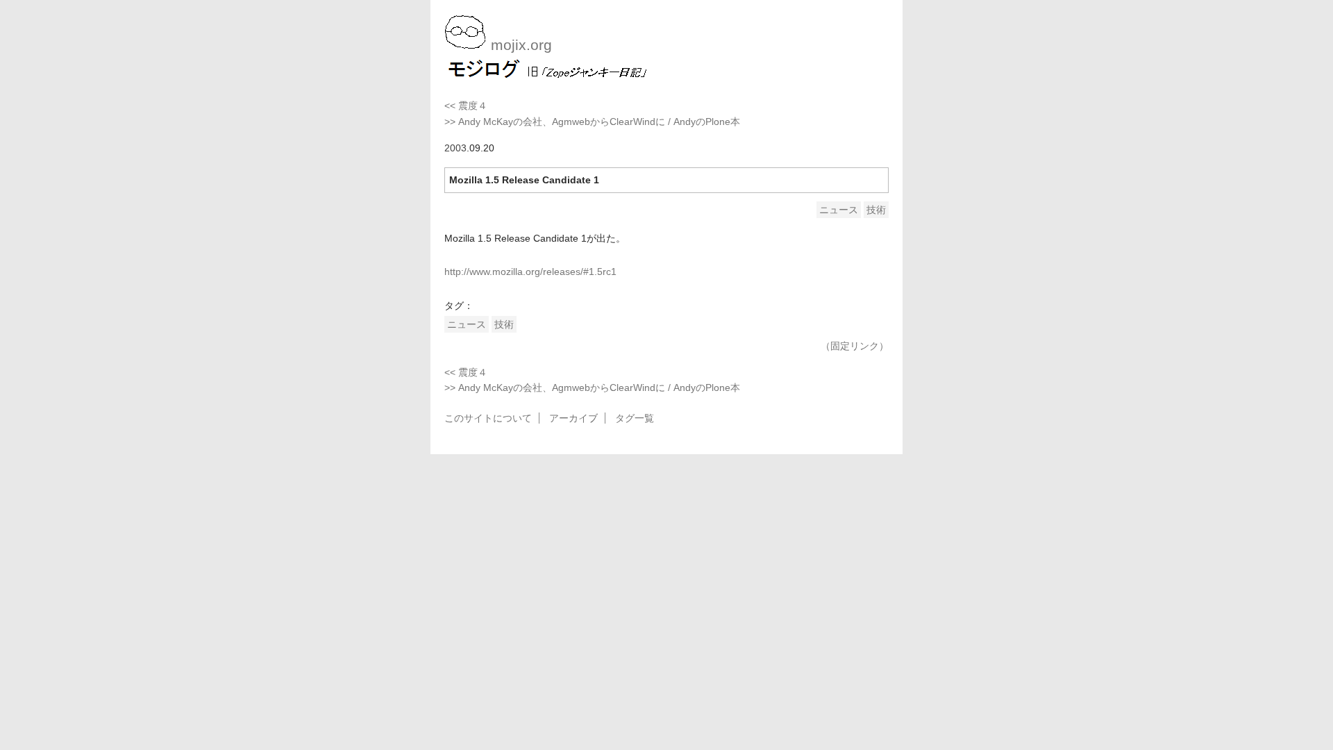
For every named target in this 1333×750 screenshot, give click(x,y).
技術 (876, 209)
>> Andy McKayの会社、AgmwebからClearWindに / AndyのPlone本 (592, 121)
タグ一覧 (634, 418)
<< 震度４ (465, 105)
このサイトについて (488, 418)
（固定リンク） (855, 345)
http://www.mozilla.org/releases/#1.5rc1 (530, 271)
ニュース (838, 209)
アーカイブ (573, 418)
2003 (455, 147)
